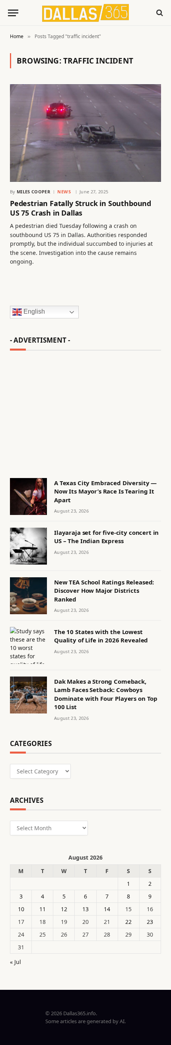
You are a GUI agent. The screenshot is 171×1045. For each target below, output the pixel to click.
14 (107, 909)
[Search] (159, 13)
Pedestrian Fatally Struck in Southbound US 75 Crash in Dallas (80, 208)
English (33, 311)
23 (150, 921)
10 (21, 909)
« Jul (15, 962)
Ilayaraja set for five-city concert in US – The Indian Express (106, 536)
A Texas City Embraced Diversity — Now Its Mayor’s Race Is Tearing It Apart (105, 491)
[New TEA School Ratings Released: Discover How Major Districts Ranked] (28, 595)
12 (64, 909)
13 (85, 909)
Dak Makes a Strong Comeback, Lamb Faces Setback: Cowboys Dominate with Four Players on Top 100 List (105, 694)
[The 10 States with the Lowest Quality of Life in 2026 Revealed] (28, 645)
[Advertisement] (85, 410)
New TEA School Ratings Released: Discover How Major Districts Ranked (104, 590)
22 (128, 921)
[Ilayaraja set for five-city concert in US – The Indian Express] (28, 546)
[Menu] (13, 13)
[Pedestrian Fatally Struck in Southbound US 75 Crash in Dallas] (85, 132)
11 (42, 909)
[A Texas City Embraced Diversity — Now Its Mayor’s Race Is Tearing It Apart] (28, 496)
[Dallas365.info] (85, 13)
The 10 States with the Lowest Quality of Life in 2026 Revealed (101, 636)
